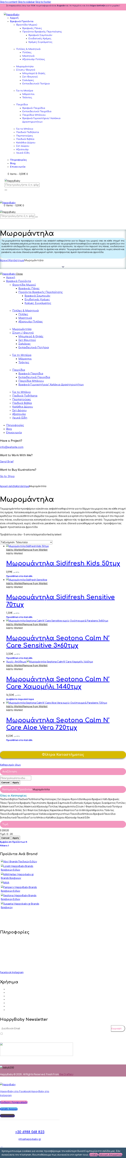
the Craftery (66, 1074)
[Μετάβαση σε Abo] (19, 861)
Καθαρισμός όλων (10, 764)
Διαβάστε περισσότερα (20, 699)
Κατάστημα (16, 260)
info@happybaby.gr (13, 954)
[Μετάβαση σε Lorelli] (21, 869)
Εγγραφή (116, 1028)
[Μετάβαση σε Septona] (21, 899)
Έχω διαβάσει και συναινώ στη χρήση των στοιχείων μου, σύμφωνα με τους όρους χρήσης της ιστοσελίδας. (58, 1034)
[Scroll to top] (1, 1145)
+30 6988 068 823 (12, 963)
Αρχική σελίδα (8, 486)
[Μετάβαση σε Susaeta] (21, 907)
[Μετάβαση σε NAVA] (5, 882)
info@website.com (12, 447)
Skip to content (9, 2)
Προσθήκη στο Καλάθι (19, 576)
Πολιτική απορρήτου (110, 1154)
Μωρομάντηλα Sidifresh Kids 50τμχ (63, 563)
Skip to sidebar (26, 2)
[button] (27, 549)
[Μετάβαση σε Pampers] (21, 891)
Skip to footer (43, 2)
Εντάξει (93, 1154)
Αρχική (4, 260)
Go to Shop (7, 476)
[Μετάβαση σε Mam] (21, 878)
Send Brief (7, 461)
